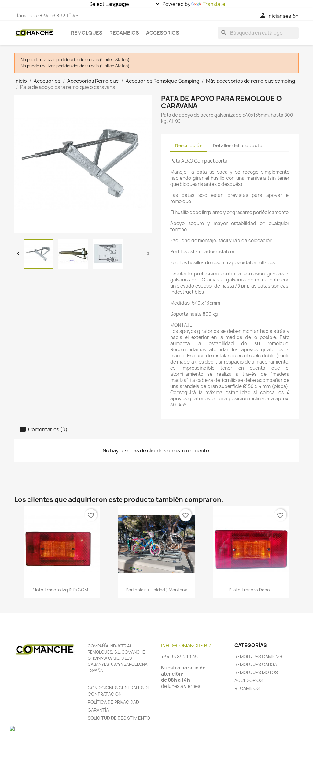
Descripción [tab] (189, 145)
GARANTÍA (98, 710)
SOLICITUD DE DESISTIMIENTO (119, 718)
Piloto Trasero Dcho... (251, 590)
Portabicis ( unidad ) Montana (156, 590)
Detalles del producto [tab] (238, 145)
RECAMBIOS (247, 688)
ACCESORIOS (248, 680)
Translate (214, 4)
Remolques (86, 32)
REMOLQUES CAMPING (258, 656)
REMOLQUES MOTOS (256, 672)
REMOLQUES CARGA (255, 664)
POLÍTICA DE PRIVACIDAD (113, 702)
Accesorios (162, 32)
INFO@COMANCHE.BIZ (186, 646)
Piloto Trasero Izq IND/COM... (61, 590)
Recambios (124, 32)
